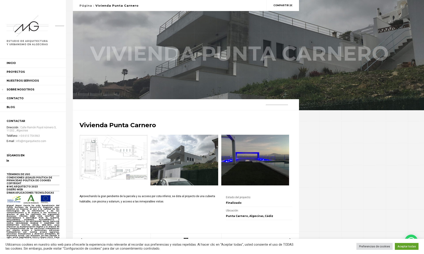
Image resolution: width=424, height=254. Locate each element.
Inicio (11, 63)
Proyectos (16, 71)
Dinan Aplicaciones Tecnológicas (30, 192)
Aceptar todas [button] (407, 246)
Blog (11, 107)
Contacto (15, 98)
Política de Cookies (37, 180)
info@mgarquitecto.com (31, 141)
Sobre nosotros (20, 89)
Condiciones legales (21, 177)
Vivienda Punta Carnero (117, 5)
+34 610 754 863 (29, 135)
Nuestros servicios (23, 80)
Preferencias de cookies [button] (374, 246)
